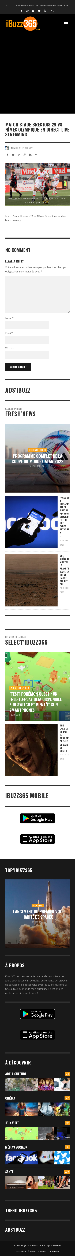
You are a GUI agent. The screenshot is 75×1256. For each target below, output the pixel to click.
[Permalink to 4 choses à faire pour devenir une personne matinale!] (21, 1182)
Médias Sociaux (16, 1147)
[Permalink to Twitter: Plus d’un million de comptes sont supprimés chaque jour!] (62, 1157)
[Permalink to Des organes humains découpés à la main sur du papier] (62, 1084)
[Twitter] (39, 10)
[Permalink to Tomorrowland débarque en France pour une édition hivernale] (46, 1084)
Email (9, 333)
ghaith (14, 148)
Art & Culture (15, 1073)
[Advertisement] (37, 70)
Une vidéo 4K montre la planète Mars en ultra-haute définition (64, 570)
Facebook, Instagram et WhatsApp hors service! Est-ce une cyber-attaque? (65, 515)
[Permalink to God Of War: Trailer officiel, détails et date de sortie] (46, 1133)
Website (9, 348)
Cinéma (10, 1098)
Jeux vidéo (12, 1122)
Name (9, 318)
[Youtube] (44, 10)
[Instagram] (33, 10)
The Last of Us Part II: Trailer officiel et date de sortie (64, 738)
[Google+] (27, 10)
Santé (9, 1171)
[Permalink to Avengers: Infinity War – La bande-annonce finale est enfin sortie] (62, 1109)
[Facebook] (21, 10)
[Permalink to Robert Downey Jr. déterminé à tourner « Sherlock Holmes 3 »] (46, 1109)
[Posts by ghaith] (7, 148)
